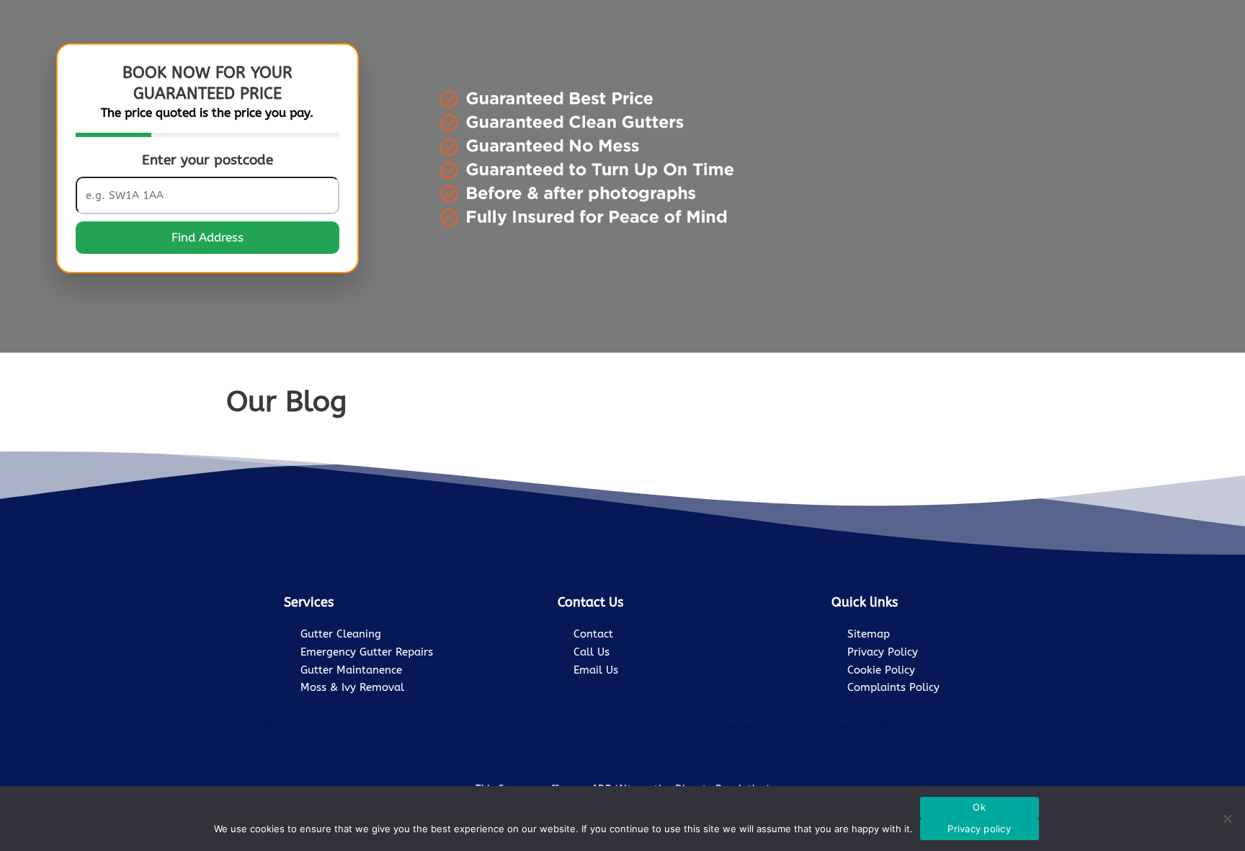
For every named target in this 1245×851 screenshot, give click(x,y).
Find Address (207, 237)
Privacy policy (979, 828)
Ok (979, 807)
